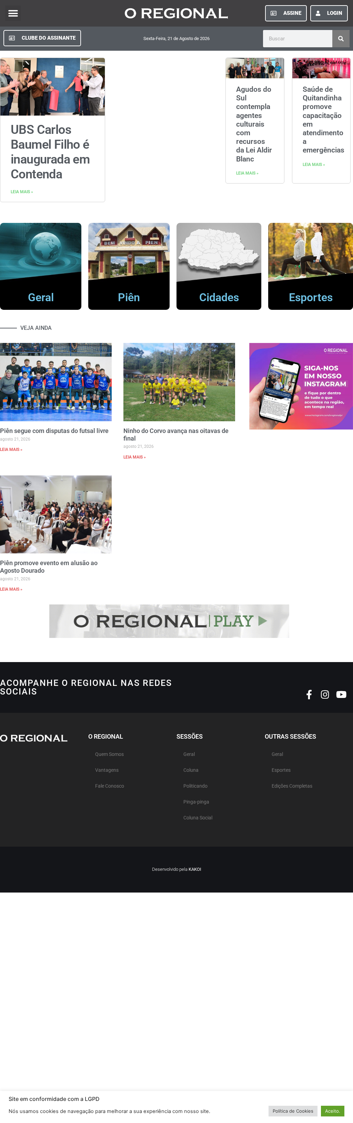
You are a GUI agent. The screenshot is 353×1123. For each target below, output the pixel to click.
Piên (129, 297)
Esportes (311, 297)
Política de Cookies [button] (293, 1111)
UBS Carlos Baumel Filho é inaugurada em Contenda (50, 152)
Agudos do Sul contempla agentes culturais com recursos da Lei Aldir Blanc (254, 124)
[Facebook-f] (309, 694)
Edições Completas (292, 786)
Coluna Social (197, 818)
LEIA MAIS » (22, 191)
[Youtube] (341, 694)
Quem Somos (109, 754)
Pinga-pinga (196, 802)
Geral (41, 297)
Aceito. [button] (332, 1111)
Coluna (191, 770)
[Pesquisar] (341, 38)
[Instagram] (325, 694)
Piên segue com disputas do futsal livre (54, 430)
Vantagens (107, 770)
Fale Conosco (109, 786)
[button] (13, 13)
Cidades (219, 297)
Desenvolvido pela (176, 869)
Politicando (195, 786)
